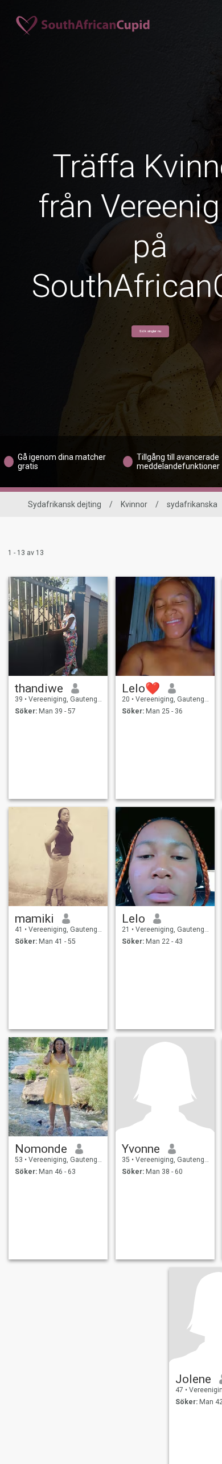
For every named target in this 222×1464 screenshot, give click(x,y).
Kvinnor (134, 504)
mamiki (34, 918)
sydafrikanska (192, 504)
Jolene (193, 1379)
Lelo (133, 918)
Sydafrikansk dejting (64, 504)
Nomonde (41, 1149)
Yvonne (141, 1149)
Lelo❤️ (141, 688)
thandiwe (39, 688)
